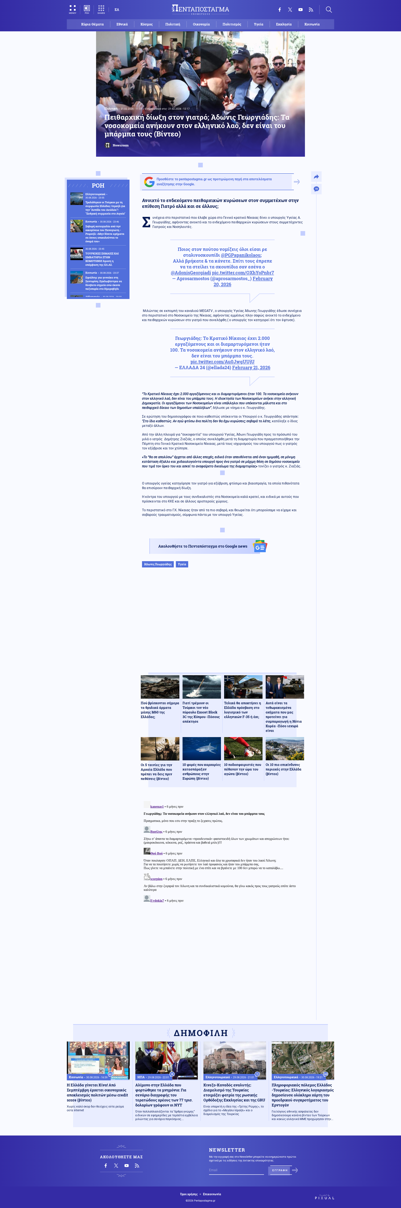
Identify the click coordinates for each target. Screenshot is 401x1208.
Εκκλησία (284, 24)
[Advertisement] (222, 624)
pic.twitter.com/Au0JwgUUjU (222, 362)
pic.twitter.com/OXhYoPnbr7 (243, 273)
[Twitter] (290, 10)
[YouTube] (300, 10)
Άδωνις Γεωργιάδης (158, 564)
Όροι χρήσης (189, 1194)
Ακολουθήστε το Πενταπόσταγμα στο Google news (202, 546)
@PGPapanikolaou (241, 255)
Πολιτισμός (232, 24)
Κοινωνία (312, 24)
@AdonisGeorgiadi (191, 273)
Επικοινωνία (212, 1194)
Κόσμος (147, 24)
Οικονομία (201, 24)
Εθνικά (122, 24)
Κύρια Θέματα (92, 24)
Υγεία (258, 24)
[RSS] (311, 10)
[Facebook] (280, 10)
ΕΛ (117, 9)
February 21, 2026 (251, 367)
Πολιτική (172, 24)
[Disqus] (222, 851)
